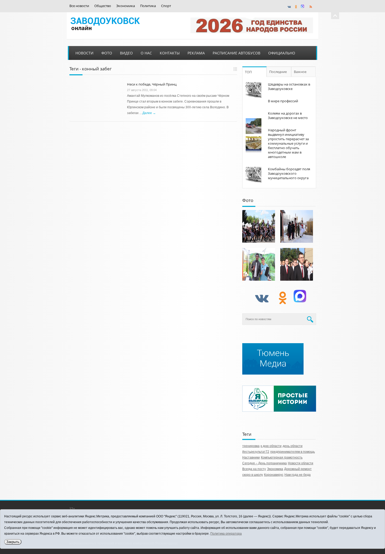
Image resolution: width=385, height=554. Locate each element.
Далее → (149, 113)
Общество (102, 6)
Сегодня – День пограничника (264, 463)
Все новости (79, 6)
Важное (300, 71)
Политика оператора (226, 533)
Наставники (251, 457)
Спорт (166, 6)
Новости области (300, 463)
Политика (148, 6)
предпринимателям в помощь (292, 452)
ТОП (248, 72)
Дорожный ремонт (298, 469)
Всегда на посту (254, 469)
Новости (84, 52)
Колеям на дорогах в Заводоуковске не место (288, 115)
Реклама (196, 52)
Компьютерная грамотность (281, 457)
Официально (281, 52)
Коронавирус (273, 475)
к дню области (271, 446)
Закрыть (12, 542)
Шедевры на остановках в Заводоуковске (289, 86)
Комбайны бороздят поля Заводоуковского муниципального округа (289, 173)
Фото (106, 52)
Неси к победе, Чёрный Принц (152, 84)
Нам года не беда (297, 475)
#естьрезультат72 (255, 452)
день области (292, 446)
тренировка (251, 446)
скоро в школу (252, 475)
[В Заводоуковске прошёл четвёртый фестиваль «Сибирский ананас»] (258, 264)
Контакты (170, 52)
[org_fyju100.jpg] (258, 226)
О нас (146, 52)
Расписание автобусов (236, 52)
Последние (278, 71)
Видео (126, 52)
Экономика (125, 6)
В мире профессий (283, 101)
